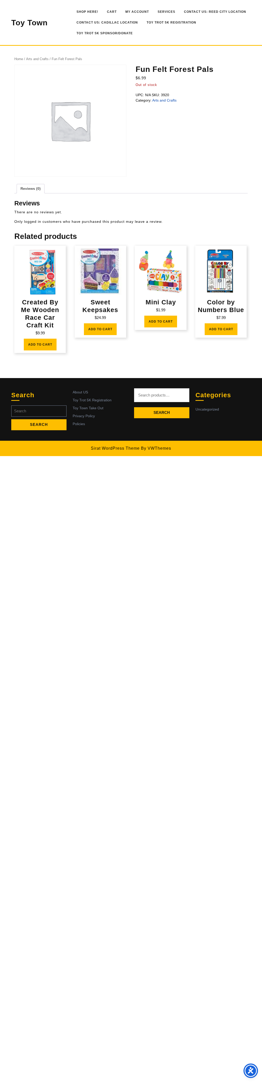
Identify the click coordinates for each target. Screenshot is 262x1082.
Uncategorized (207, 409)
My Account (137, 12)
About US (80, 392)
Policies (79, 424)
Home (18, 59)
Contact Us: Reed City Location (215, 12)
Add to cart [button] (40, 344)
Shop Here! (87, 12)
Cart (112, 12)
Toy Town (29, 22)
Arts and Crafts (37, 59)
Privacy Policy (84, 416)
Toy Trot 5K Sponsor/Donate (105, 33)
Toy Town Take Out (88, 408)
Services (166, 12)
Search (162, 412)
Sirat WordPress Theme (115, 448)
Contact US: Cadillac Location (107, 22)
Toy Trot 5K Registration (171, 22)
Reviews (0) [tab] (30, 188)
